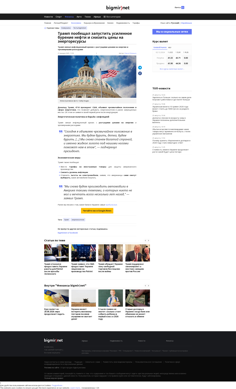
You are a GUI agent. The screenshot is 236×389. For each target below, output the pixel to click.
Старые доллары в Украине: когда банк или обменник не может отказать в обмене (137, 313)
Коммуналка (66, 28)
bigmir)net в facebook (68, 233)
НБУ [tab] (169, 47)
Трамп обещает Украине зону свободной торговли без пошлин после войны (110, 268)
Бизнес (110, 23)
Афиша (97, 16)
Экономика (76, 23)
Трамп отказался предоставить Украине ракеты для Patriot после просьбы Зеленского (55, 269)
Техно (88, 16)
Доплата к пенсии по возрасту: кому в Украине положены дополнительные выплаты (169, 120)
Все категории (113, 16)
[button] (145, 240)
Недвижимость (123, 23)
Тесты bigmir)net (80, 28)
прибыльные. (111, 204)
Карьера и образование (94, 23)
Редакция (78, 362)
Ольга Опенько (130, 53)
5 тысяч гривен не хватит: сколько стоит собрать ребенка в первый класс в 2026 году (109, 314)
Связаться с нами (92, 362)
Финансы (69, 16)
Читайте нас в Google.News (97, 210)
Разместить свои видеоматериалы (117, 362)
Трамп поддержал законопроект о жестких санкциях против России (134, 268)
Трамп (66, 220)
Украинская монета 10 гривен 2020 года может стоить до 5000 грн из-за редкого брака (170, 108)
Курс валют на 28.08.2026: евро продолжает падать (54, 311)
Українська (186, 23)
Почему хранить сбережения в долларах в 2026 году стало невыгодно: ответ (171, 141)
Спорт (59, 16)
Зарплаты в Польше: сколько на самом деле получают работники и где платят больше (171, 98)
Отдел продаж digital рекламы (73, 367)
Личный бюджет (61, 23)
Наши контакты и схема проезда (58, 362)
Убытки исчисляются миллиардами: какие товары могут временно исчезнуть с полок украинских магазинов (171, 131)
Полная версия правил (53, 378)
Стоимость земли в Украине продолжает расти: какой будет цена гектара (170, 150)
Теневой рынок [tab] (160, 47)
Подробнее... (57, 385)
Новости (48, 16)
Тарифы (136, 23)
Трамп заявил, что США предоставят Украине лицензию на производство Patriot (82, 268)
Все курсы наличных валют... (172, 69)
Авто (79, 16)
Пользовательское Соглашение (148, 362)
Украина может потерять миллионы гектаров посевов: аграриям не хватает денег (81, 314)
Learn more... (75, 388)
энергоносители (78, 220)
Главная (47, 23)
